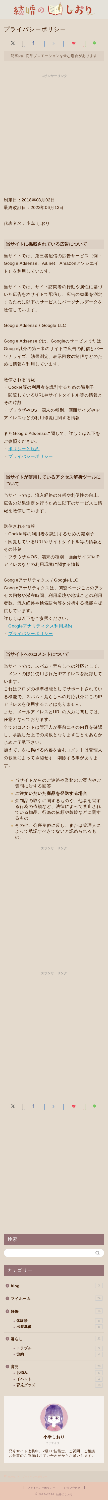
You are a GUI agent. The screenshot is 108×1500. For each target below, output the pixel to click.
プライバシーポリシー (30, 456)
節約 (58, 1354)
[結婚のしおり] (54, 10)
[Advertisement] (54, 134)
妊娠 (55, 1311)
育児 (55, 1366)
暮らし (55, 1339)
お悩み (58, 1373)
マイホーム (55, 1298)
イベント (58, 1379)
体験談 (58, 1321)
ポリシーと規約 (24, 448)
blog (55, 1286)
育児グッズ (58, 1385)
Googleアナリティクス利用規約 (40, 626)
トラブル (58, 1348)
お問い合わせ (72, 1487)
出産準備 (58, 1327)
